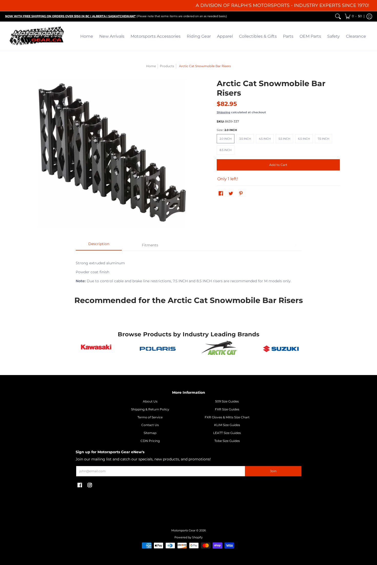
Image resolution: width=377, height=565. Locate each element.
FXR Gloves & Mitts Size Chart (227, 417)
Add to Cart (278, 165)
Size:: (227, 130)
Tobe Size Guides (227, 441)
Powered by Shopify (188, 537)
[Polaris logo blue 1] (158, 349)
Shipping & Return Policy (150, 409)
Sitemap (150, 433)
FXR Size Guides (227, 409)
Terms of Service (150, 417)
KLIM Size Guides (227, 425)
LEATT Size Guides (227, 433)
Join (273, 471)
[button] (353, 16)
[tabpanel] (188, 269)
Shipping (223, 112)
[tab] (99, 245)
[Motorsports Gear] (37, 36)
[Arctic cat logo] (219, 349)
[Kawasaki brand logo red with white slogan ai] (96, 349)
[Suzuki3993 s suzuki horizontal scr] (281, 348)
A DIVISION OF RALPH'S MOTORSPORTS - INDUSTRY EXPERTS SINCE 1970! (282, 5)
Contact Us (150, 425)
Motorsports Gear (183, 530)
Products (167, 66)
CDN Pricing (150, 441)
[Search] (338, 16)
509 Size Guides (227, 401)
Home (151, 66)
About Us (150, 401)
